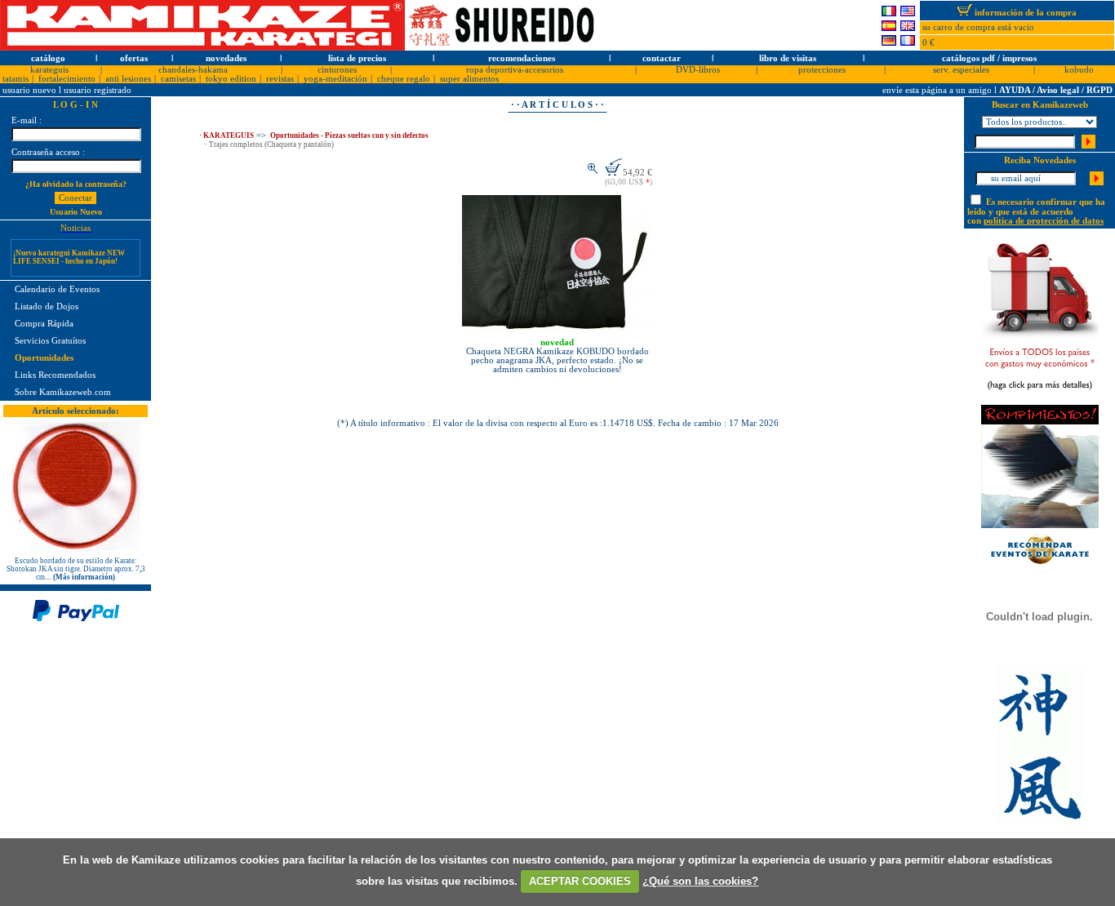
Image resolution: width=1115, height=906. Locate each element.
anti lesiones (128, 78)
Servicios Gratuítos (50, 340)
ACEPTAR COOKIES (580, 881)
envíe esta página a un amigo (938, 90)
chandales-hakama (193, 69)
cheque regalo (403, 78)
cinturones (337, 69)
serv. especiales (961, 69)
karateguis (49, 69)
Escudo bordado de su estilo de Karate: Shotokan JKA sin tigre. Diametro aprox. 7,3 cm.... (76, 569)
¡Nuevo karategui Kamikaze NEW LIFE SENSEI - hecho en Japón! (69, 252)
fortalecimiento (67, 78)
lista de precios (357, 58)
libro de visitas (787, 58)
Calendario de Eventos (57, 289)
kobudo (1079, 69)
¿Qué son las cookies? (700, 881)
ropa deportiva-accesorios (514, 69)
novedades (226, 58)
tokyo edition (231, 78)
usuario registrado (97, 90)
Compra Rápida (44, 323)
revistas (280, 78)
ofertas (134, 58)
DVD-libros (698, 69)
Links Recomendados (55, 375)
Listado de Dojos (46, 306)
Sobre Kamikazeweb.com (63, 392)
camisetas (178, 78)
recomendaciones (521, 58)
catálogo (48, 58)
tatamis (15, 78)
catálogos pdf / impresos (989, 58)
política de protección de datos (1044, 220)
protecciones (822, 69)
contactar (661, 58)
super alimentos (469, 78)
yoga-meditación (335, 78)
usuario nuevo (30, 90)
